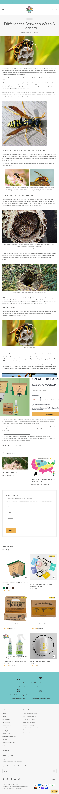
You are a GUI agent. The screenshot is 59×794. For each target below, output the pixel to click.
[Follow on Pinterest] (11, 779)
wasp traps (43, 426)
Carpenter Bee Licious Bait (10, 624)
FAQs (3, 745)
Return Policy (6, 728)
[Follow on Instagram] (7, 779)
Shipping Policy (6, 730)
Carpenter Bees (27, 732)
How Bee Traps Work (29, 719)
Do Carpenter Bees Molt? (11, 472)
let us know (45, 686)
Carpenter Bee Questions (9, 736)
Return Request (6, 725)
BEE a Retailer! (6, 722)
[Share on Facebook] (8, 445)
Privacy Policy (35, 501)
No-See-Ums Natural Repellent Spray (31, 729)
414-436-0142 (6, 754)
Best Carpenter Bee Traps (30, 713)
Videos (4, 716)
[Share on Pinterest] (16, 445)
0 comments (35, 32)
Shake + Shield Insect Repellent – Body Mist (14, 661)
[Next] (46, 2)
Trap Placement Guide (29, 722)
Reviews (4, 739)
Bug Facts (29, 18)
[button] (8, 591)
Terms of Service (45, 501)
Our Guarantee (6, 719)
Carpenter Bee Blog (28, 725)
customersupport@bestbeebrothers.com (13, 761)
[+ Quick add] (26, 577)
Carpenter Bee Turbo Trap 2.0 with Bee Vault (15, 582)
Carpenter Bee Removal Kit (38, 624)
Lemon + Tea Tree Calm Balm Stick (40, 661)
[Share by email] (20, 445)
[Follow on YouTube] (15, 779)
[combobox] (35, 399)
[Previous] (12, 2)
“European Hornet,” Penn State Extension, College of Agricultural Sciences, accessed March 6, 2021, (26, 436)
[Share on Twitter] (12, 445)
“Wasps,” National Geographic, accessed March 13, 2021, (17, 434)
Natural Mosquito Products (30, 716)
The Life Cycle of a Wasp (40, 303)
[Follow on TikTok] (19, 779)
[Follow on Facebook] (3, 779)
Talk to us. (22, 698)
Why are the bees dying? (8, 742)
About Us (5, 713)
